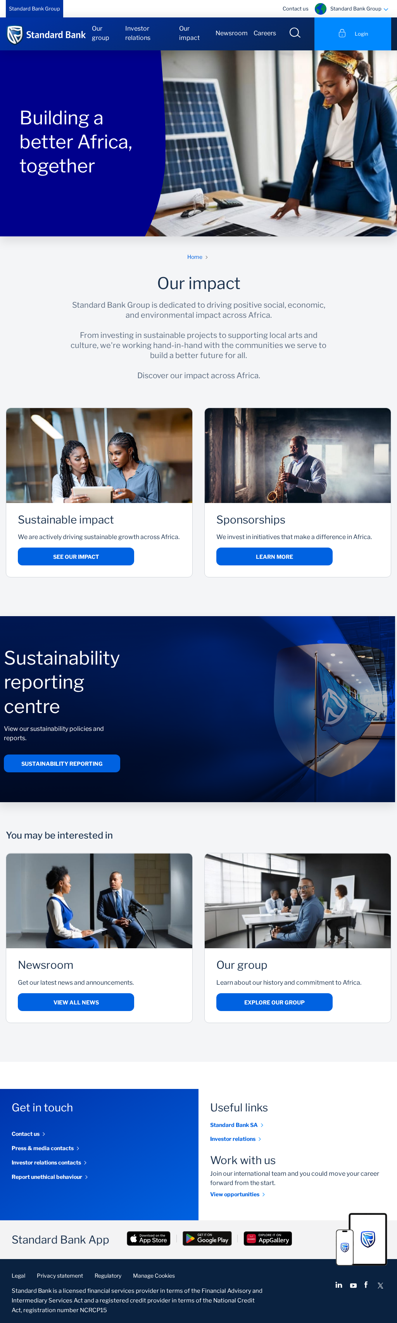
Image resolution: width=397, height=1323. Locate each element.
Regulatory (108, 1275)
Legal (18, 1275)
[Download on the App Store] (149, 1239)
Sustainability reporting (62, 763)
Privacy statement (60, 1275)
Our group (100, 33)
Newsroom (232, 33)
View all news (76, 1002)
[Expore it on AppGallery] (267, 1239)
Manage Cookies (154, 1275)
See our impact (76, 556)
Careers (265, 33)
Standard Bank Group (34, 8)
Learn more (274, 556)
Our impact (189, 33)
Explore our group (274, 1002)
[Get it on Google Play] (207, 1239)
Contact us (296, 8)
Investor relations (137, 33)
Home (194, 256)
